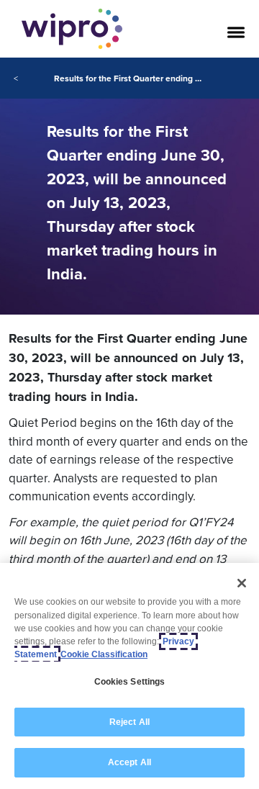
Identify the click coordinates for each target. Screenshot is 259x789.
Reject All (129, 722)
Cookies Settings (129, 682)
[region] (129, 676)
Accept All (129, 762)
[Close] (242, 583)
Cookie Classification (103, 654)
